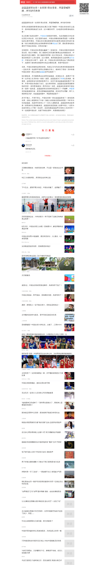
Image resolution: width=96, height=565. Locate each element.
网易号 (28, 2)
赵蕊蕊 (42, 72)
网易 (23, 2)
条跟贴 (48, 156)
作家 (62, 78)
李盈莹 (71, 88)
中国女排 (43, 36)
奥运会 (54, 43)
